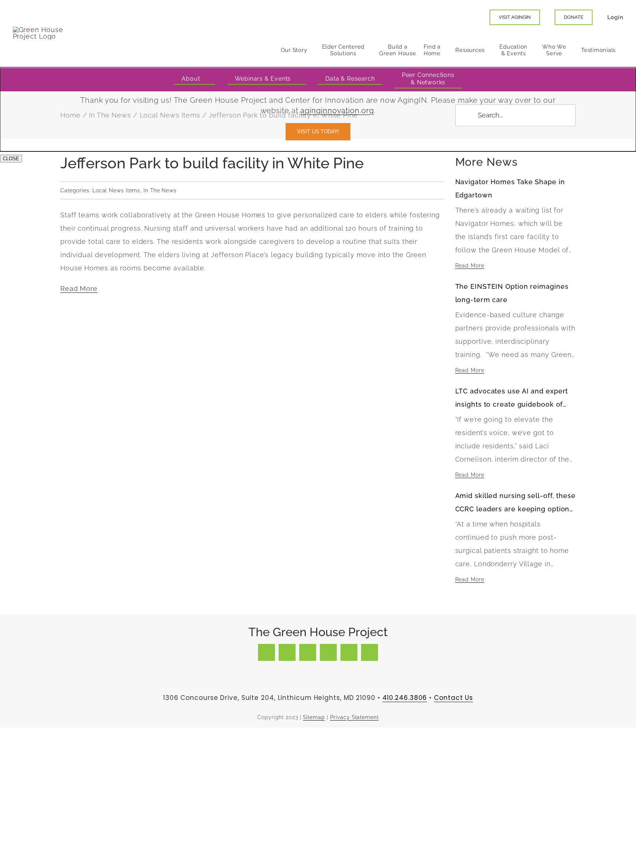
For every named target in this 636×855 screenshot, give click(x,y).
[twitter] (287, 652)
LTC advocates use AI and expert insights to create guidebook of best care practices (511, 399)
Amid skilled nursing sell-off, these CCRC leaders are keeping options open (515, 504)
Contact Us (453, 697)
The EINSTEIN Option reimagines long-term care (512, 293)
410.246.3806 (404, 697)
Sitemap (314, 717)
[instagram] (307, 652)
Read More (79, 288)
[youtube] (328, 652)
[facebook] (266, 652)
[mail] (369, 652)
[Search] (472, 17)
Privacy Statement (354, 717)
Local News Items (116, 190)
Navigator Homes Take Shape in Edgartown (510, 188)
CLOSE (11, 158)
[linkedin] (348, 652)
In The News (160, 190)
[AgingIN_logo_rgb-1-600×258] (40, 30)
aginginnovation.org (337, 110)
